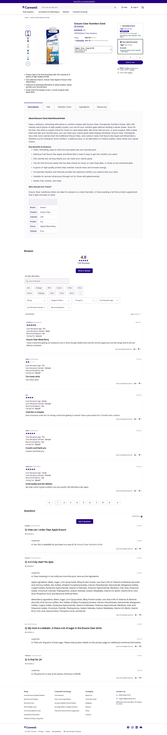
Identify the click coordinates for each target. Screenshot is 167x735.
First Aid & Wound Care (32, 711)
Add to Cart (130, 62)
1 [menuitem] (57, 502)
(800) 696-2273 (125, 695)
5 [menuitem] (83, 502)
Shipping (88, 703)
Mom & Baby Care (30, 707)
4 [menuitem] (77, 502)
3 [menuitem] (70, 502)
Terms (48, 731)
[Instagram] (132, 727)
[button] (80, 293)
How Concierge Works (63, 699)
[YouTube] (141, 727)
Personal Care (29, 703)
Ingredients (84, 107)
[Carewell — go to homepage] (29, 7)
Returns (88, 707)
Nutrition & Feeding (31, 699)
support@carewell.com (127, 699)
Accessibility (56, 731)
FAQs (87, 711)
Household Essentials (31, 715)
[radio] (28, 287)
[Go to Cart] (143, 7)
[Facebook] (128, 727)
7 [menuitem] (96, 502)
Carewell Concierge (80, 12)
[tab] (84, 270)
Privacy (41, 731)
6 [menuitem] (89, 502)
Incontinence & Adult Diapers (49, 12)
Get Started (59, 695)
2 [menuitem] (64, 502)
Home (27, 17)
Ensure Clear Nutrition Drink (89, 544)
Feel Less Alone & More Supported (67, 711)
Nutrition (66, 12)
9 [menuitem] (109, 502)
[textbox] (141, 315)
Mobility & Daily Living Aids (33, 718)
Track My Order (91, 699)
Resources (102, 107)
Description (33, 107)
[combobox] (36, 300)
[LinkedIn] (137, 727)
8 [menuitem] (102, 502)
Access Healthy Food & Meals (65, 703)
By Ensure (79, 26)
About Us (88, 695)
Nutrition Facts (64, 107)
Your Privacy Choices (73, 731)
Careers (88, 715)
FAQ (48, 107)
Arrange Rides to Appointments (66, 707)
